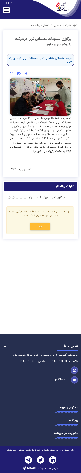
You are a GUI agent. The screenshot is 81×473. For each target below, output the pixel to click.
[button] (40, 391)
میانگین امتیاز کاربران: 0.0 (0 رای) (46, 197)
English (7, 3)
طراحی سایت (51, 468)
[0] (9, 197)
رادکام (40, 468)
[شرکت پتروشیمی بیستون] (55, 8)
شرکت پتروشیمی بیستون (65, 25)
